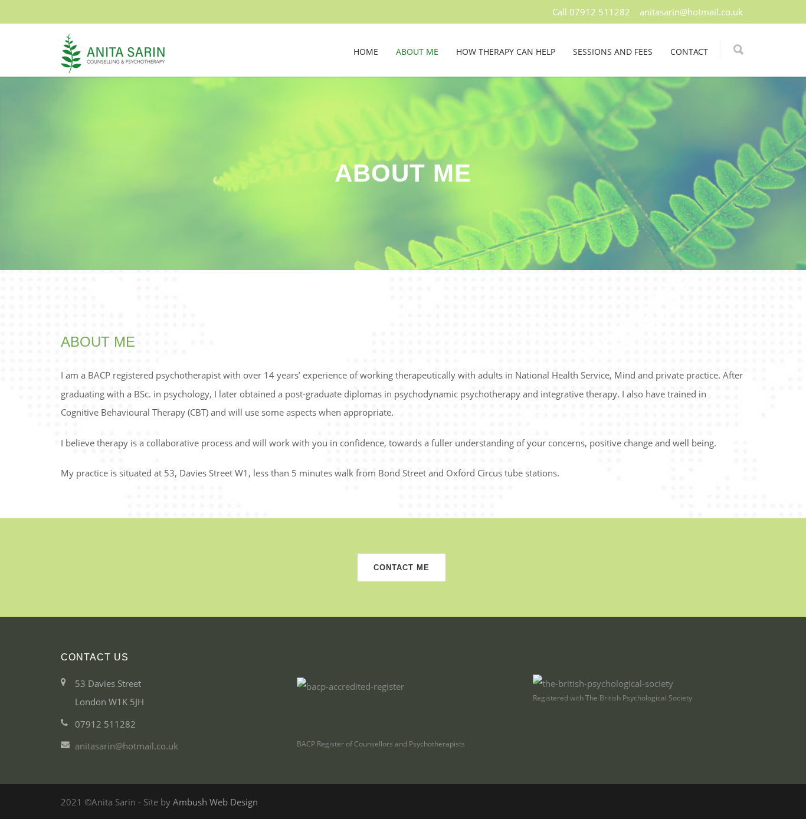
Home (365, 51)
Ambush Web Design (215, 802)
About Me (417, 51)
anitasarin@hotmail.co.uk (692, 12)
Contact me (401, 567)
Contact (689, 51)
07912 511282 (599, 12)
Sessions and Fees (613, 51)
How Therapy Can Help (505, 51)
